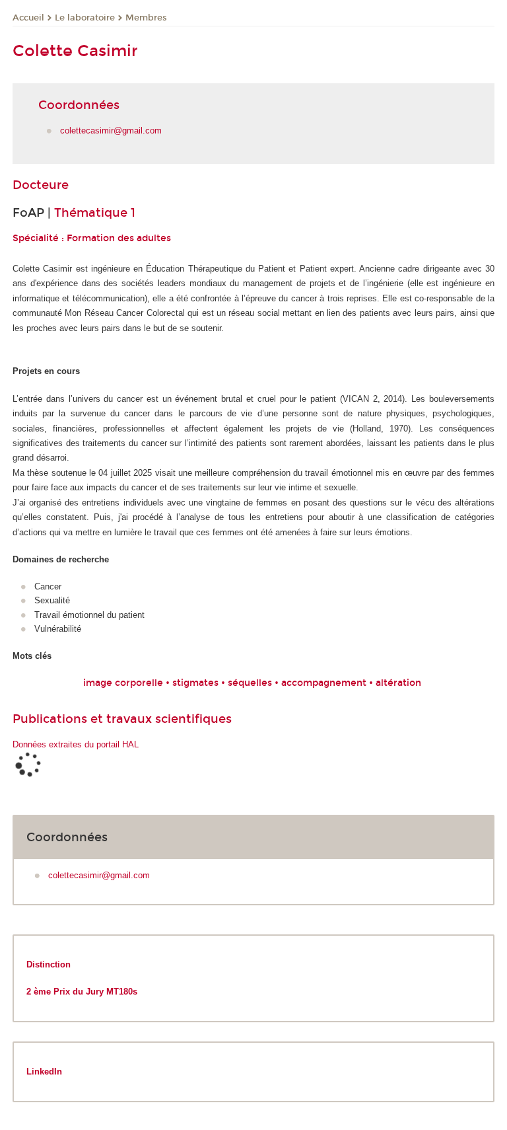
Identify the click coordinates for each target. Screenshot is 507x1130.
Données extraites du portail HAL (76, 744)
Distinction (48, 964)
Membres (146, 18)
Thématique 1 (94, 213)
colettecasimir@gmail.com (111, 130)
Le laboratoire (85, 18)
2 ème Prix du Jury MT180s (83, 992)
